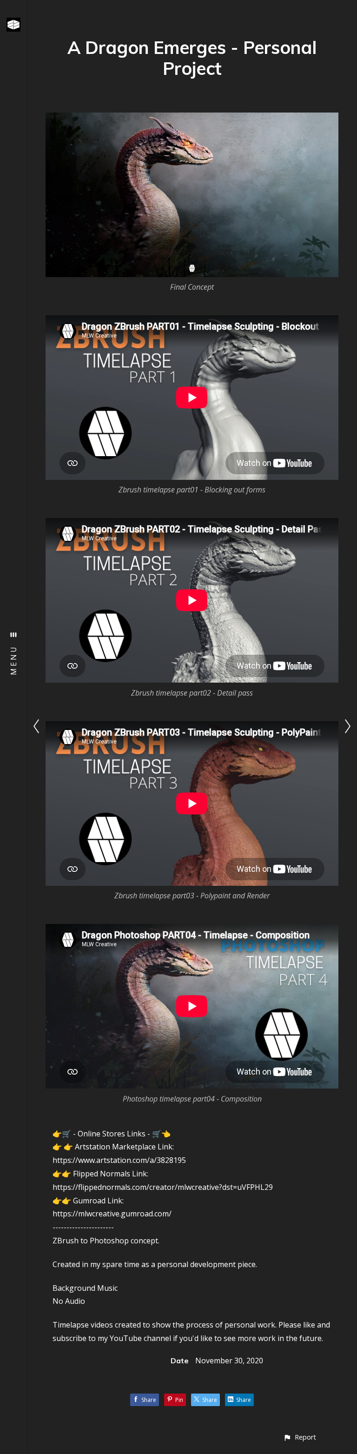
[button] (299, 1437)
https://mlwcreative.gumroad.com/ (112, 1213)
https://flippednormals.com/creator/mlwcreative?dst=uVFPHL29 (163, 1187)
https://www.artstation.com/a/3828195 (119, 1160)
